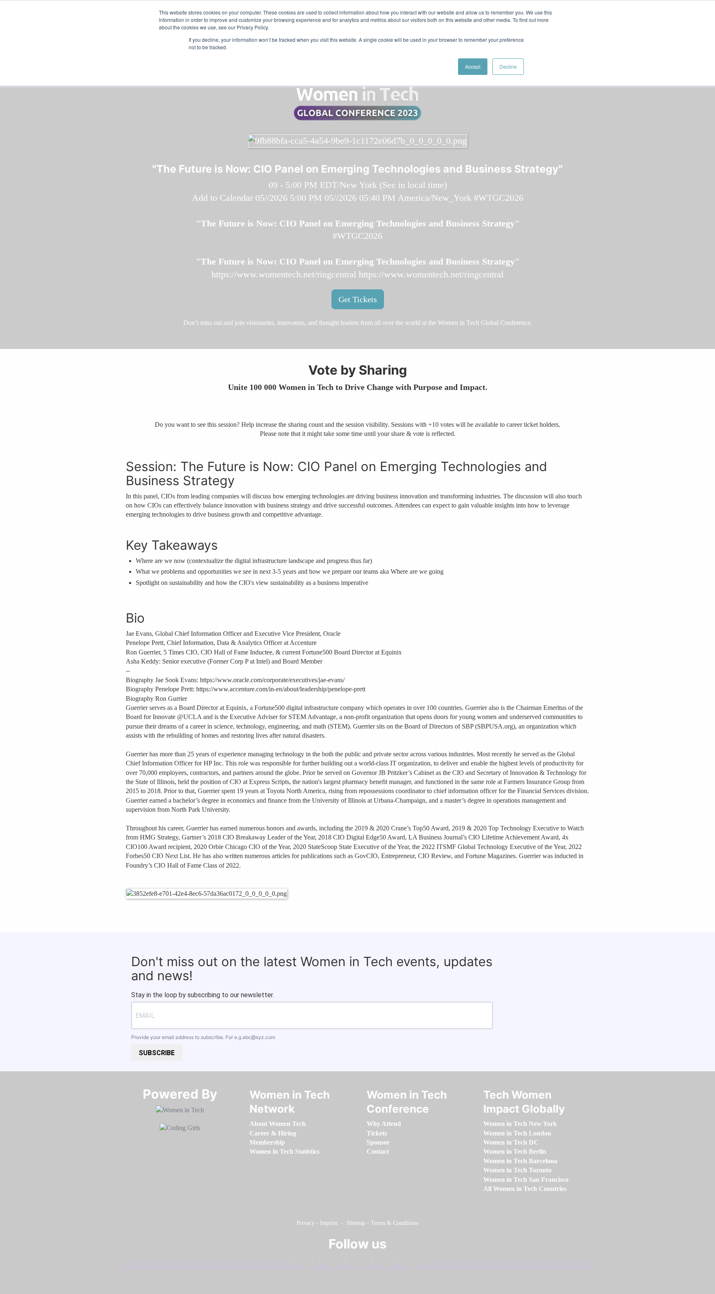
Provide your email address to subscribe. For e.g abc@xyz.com (203, 1037)
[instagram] (356, 1263)
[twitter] (382, 1263)
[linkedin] (330, 1263)
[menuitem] (278, 1123)
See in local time (413, 185)
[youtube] (408, 1263)
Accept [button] (472, 66)
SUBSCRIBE (157, 1053)
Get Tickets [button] (357, 299)
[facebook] (304, 1263)
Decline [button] (508, 66)
